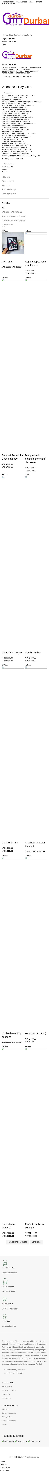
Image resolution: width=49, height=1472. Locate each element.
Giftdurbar (20, 1457)
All (3, 208)
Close (5, 231)
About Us (5, 1409)
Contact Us (6, 1394)
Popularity (6, 177)
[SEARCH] (44, 34)
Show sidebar (9, 164)
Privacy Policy (7, 1386)
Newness (5, 185)
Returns (4, 1425)
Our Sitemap (6, 1398)
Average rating (8, 181)
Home (4, 156)
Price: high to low (9, 194)
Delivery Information (9, 1413)
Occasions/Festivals (15, 156)
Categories (8, 93)
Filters (4, 169)
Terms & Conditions (9, 1390)
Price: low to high (9, 189)
